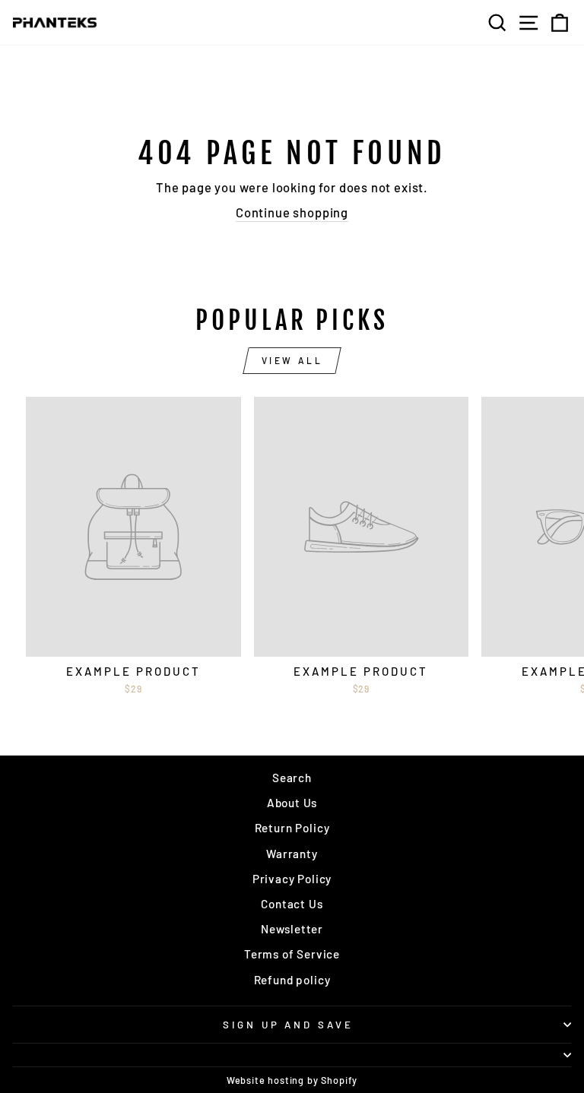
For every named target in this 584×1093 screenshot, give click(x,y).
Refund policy (292, 980)
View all (292, 360)
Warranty (292, 853)
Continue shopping (292, 212)
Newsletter (292, 929)
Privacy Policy (292, 878)
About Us (292, 802)
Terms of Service (292, 954)
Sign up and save (288, 1025)
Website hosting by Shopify (292, 1080)
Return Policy (292, 828)
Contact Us (291, 904)
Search (292, 777)
